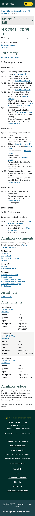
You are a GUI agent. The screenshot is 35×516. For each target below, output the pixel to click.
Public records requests (17, 478)
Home (3, 11)
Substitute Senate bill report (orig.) (13, 281)
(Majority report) (25, 105)
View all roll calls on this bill (10, 57)
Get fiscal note (6, 297)
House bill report (7, 277)
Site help (17, 482)
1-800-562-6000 (17, 425)
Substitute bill (6, 256)
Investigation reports (17, 463)
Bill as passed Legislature (10, 258)
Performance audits (17, 446)
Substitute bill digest (8, 269)
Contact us (17, 486)
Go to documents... (8, 45)
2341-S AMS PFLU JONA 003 (8, 310)
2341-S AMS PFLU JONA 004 (8, 337)
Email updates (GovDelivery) (17, 491)
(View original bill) (20, 74)
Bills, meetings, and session (16, 11)
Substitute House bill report (11, 284)
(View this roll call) (14, 123)
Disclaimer (21, 504)
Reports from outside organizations (17, 458)
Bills (29, 11)
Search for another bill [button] (17, 20)
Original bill (5, 254)
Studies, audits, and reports (17, 441)
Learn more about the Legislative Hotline (17, 433)
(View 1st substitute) (24, 112)
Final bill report (6, 286)
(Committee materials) (23, 81)
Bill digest (4, 266)
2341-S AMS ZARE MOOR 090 (8, 361)
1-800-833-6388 (25, 428)
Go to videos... (6, 47)
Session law (5, 260)
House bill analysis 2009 (9, 275)
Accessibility (17, 469)
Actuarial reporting (17, 450)
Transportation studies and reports (17, 454)
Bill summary (5, 13)
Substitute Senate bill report (11, 279)
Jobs (17, 473)
